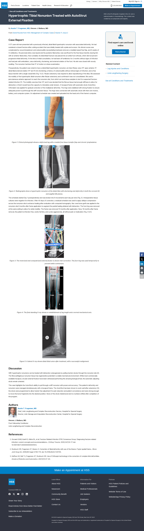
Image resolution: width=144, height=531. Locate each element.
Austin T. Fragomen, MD (20, 28)
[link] (142, 254)
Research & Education (61, 5)
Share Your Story (15, 501)
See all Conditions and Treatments (23, 11)
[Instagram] (23, 494)
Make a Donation (15, 516)
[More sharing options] (142, 276)
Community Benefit (59, 494)
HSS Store (56, 499)
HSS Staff (84, 510)
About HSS (56, 484)
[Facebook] (11, 494)
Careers (94, 1)
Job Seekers (85, 494)
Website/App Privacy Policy (119, 497)
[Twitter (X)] (15, 494)
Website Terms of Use (117, 492)
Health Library (46, 5)
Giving (88, 1)
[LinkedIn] (28, 494)
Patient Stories (116, 1)
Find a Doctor (15, 5)
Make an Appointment (132, 5)
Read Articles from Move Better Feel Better (25, 506)
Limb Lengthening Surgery (117, 73)
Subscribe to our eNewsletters (20, 511)
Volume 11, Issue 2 (61, 33)
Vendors (83, 504)
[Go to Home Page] (12, 482)
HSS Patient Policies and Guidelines (118, 485)
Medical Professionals (88, 489)
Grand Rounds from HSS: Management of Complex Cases (33, 33)
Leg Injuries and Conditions (118, 68)
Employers (84, 499)
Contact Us (56, 504)
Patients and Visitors (88, 484)
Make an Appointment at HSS (72, 470)
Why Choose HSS (104, 1)
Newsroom (56, 489)
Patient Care (36, 5)
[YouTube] (19, 494)
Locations (25, 5)
